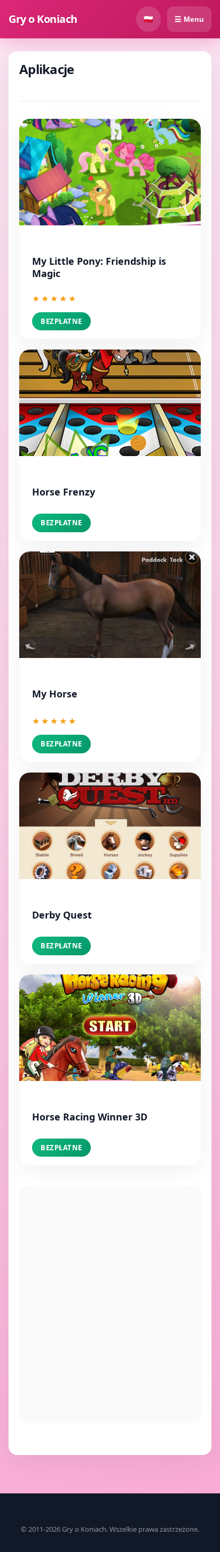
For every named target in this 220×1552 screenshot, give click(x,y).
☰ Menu (189, 19)
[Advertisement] (110, 1305)
